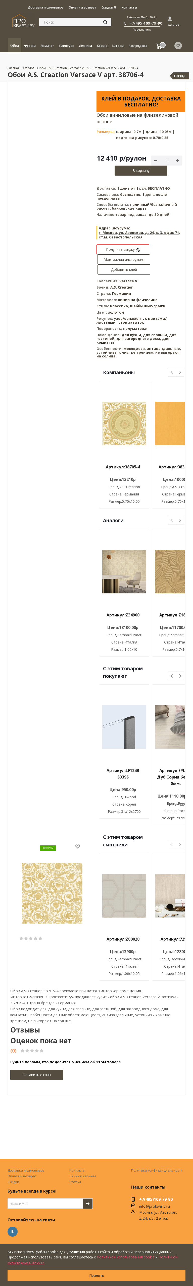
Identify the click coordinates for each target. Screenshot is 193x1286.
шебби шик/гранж (147, 306)
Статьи (75, 1182)
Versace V (128, 281)
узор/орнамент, (129, 318)
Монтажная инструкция (124, 259)
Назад (179, 75)
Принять (96, 1275)
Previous (172, 372)
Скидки (13, 1182)
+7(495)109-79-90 (146, 23)
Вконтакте (13, 1232)
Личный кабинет (82, 1176)
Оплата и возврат (22, 1176)
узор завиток (131, 322)
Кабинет (173, 25)
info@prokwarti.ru (154, 1206)
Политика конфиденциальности (157, 1170)
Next (180, 372)
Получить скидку (121, 249)
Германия (121, 293)
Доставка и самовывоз (26, 1170)
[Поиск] (105, 22)
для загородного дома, (138, 338)
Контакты (77, 1170)
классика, (120, 306)
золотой (116, 312)
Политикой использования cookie (126, 1257)
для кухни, (132, 334)
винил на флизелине (138, 299)
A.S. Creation (121, 287)
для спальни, (155, 334)
